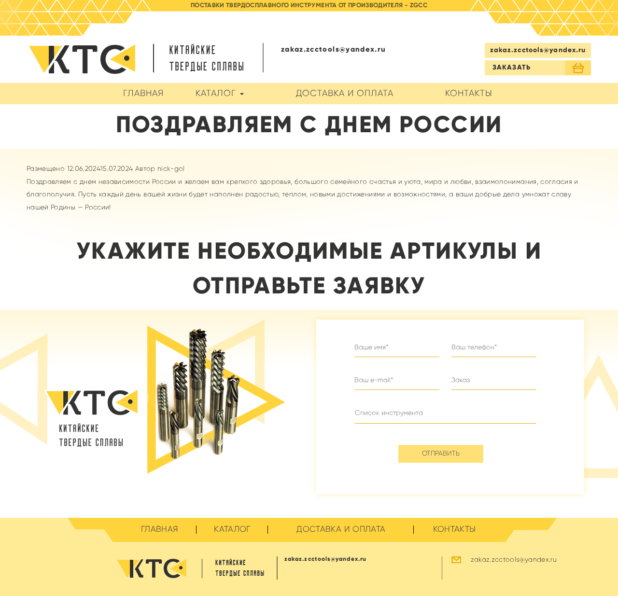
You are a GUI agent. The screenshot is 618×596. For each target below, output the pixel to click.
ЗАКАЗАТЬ (511, 67)
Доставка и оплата (344, 93)
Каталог (217, 93)
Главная (143, 93)
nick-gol (171, 169)
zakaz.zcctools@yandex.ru (538, 50)
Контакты (468, 93)
